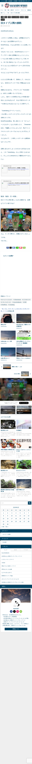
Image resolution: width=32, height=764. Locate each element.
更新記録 (29, 10)
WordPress (4, 304)
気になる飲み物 (15, 16)
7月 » (6, 526)
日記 (5, 10)
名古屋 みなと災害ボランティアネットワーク (12, 556)
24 (12, 521)
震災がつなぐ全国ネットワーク (9, 565)
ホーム (2, 10)
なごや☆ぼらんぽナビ (7, 572)
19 (20, 518)
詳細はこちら (16, 628)
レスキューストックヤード (8, 559)
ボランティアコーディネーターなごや (10, 579)
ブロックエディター (6, 302)
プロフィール (23, 10)
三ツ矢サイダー (27, 299)
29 (3, 524)
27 (24, 521)
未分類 (21, 16)
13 (24, 515)
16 (7, 518)
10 (12, 515)
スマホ (2, 19)
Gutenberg (11, 152)
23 (7, 521)
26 (20, 521)
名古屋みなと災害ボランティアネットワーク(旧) (12, 582)
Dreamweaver (18, 299)
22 (3, 521)
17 (12, 518)
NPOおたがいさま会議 (7, 569)
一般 (2, 16)
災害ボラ (12, 10)
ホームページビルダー (7, 299)
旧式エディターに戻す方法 (20, 65)
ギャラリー (17, 10)
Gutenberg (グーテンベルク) (11, 110)
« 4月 (2, 526)
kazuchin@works (18, 302)
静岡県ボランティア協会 (7, 575)
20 (24, 518)
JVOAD (3, 562)
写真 (8, 10)
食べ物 (26, 16)
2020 (9, 16)
